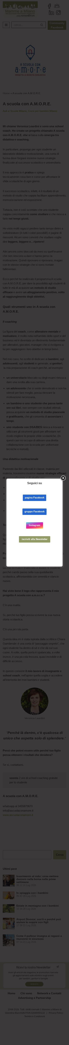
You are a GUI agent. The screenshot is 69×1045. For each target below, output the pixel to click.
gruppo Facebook (34, 511)
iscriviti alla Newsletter (34, 539)
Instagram (34, 525)
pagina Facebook (34, 497)
